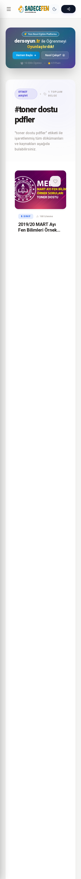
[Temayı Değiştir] (54, 9)
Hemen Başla (24, 55)
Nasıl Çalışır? (53, 55)
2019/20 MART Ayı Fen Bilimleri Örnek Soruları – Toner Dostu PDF (37, 233)
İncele (39, 200)
